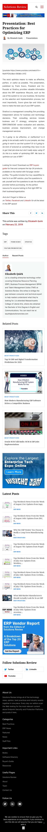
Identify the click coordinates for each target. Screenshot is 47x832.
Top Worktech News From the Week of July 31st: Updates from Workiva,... (29, 560)
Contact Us (7, 790)
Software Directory (10, 757)
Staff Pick (7, 741)
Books (5, 753)
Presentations (32, 38)
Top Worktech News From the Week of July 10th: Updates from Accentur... (29, 609)
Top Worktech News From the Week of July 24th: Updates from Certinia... (29, 573)
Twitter (8, 200)
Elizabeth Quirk (16, 38)
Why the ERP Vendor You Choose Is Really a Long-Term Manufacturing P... (28, 532)
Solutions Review (9, 777)
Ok (23, 828)
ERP (5, 242)
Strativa (28, 242)
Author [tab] (6, 255)
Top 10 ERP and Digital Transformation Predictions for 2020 (21, 360)
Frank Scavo (16, 242)
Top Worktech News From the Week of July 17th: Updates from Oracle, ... (29, 585)
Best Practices (12, 355)
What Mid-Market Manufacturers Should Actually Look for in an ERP (28, 596)
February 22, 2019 (14, 224)
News (5, 737)
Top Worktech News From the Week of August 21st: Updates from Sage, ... (29, 504)
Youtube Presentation (13, 248)
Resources (7, 765)
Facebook (16, 200)
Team (5, 786)
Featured (6, 732)
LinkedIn (27, 200)
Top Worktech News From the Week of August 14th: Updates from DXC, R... (29, 518)
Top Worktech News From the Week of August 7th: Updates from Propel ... (29, 546)
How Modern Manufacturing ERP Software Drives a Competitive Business (23, 401)
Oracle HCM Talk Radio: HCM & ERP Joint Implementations (22, 443)
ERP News (17, 509)
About (5, 781)
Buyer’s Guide (8, 761)
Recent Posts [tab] (17, 255)
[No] (44, 823)
